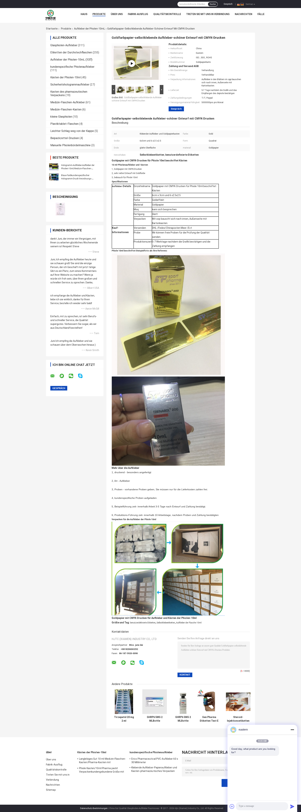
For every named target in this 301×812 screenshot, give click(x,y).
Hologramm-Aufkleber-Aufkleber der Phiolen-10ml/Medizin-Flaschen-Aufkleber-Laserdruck (77, 168)
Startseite (52, 28)
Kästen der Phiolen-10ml (65, 77)
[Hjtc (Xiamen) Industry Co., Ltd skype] (82, 376)
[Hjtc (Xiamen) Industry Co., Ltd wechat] (73, 376)
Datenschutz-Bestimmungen (93, 808)
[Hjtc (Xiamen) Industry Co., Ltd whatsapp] (64, 376)
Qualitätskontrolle (167, 14)
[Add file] (232, 806)
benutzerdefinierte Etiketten (143, 622)
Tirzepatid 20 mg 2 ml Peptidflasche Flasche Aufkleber (124, 719)
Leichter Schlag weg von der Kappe (72, 131)
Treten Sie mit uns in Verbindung (208, 14)
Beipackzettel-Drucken (64, 138)
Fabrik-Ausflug (138, 14)
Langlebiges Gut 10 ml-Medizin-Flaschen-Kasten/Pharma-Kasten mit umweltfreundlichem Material (102, 761)
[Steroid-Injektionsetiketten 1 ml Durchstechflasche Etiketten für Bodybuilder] (238, 701)
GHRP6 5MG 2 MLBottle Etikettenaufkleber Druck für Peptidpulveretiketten (154, 719)
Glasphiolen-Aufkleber (63, 45)
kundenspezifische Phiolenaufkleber (72, 66)
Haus (84, 14)
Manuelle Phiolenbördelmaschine (70, 145)
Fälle (260, 14)
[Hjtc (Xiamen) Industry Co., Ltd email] (54, 376)
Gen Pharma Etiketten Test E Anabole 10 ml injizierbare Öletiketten (209, 719)
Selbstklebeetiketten (166, 622)
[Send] (292, 806)
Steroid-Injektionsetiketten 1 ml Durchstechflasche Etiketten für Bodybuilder (238, 719)
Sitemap (51, 789)
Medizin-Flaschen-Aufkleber (67, 102)
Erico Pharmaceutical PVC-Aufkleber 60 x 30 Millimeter (154, 760)
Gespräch (228, 4)
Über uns (117, 14)
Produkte (99, 14)
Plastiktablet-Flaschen (64, 123)
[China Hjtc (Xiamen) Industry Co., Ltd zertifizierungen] (60, 209)
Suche (213, 4)
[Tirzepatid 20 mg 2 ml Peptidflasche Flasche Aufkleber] (124, 701)
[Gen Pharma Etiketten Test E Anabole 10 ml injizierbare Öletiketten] (209, 701)
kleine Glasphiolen (61, 116)
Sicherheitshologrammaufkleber (69, 84)
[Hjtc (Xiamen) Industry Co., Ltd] (50, 15)
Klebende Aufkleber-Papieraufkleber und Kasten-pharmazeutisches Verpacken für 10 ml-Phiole (154, 769)
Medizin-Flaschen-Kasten (66, 109)
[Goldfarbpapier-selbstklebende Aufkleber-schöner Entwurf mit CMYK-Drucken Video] (132, 63)
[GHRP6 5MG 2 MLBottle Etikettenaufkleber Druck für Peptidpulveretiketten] (154, 701)
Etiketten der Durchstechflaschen (71, 52)
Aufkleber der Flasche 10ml (189, 622)
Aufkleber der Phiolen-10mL (89, 28)
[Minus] (292, 730)
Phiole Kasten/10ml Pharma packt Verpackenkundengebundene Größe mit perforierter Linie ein (101, 770)
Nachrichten (243, 14)
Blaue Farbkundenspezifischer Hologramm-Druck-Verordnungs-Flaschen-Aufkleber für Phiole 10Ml (77, 178)
